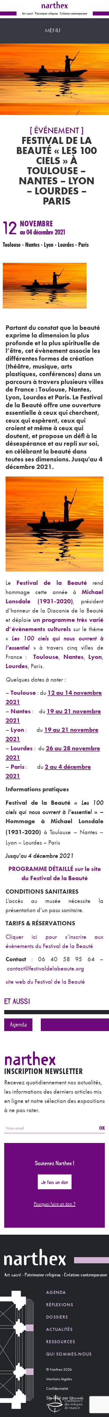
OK (102, 1127)
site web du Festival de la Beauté (45, 981)
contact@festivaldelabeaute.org (45, 968)
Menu (52, 30)
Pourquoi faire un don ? (54, 1203)
